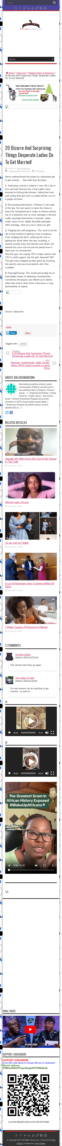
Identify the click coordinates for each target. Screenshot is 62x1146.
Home (11, 73)
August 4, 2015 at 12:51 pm (26, 657)
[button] (31, 721)
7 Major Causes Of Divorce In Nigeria (26, 627)
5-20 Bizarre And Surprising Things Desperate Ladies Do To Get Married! (32, 353)
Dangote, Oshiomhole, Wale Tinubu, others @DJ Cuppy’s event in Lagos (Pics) (30, 364)
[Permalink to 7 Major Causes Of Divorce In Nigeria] (31, 623)
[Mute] (47, 732)
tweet (8, 327)
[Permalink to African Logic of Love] (31, 498)
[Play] (9, 732)
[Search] (54, 2)
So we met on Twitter (17, 542)
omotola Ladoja (22, 654)
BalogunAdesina (23, 168)
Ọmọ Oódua (40, 1143)
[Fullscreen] (52, 732)
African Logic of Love (17, 502)
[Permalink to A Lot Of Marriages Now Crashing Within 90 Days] (31, 579)
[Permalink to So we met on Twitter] (31, 539)
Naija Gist (21, 73)
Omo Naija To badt (24, 678)
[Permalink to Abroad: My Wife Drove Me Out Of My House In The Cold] (31, 455)
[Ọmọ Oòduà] (31, 27)
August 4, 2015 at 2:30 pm (26, 681)
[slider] (28, 733)
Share (13, 333)
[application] (31, 721)
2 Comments (40, 171)
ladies (23, 344)
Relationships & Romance (41, 73)
